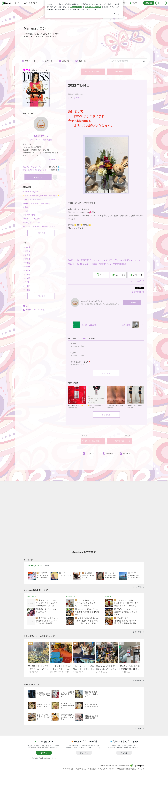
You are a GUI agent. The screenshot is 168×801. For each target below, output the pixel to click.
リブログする (137, 275)
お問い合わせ (81, 769)
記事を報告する (139, 292)
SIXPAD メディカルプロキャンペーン (37, 203)
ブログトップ (30, 61)
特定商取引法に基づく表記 (127, 769)
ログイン (161, 3)
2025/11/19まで (29, 215)
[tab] (35, 566)
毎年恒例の (119, 71)
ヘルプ (142, 769)
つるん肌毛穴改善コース (32, 199)
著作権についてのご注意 (35, 310)
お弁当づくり (71, 597)
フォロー (132, 302)
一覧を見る (41, 233)
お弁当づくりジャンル (35, 566)
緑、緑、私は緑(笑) (92, 71)
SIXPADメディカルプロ (32, 219)
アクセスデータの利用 (107, 769)
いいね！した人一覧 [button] (137, 281)
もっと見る (106, 373)
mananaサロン (41, 135)
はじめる (44, 753)
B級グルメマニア (111, 597)
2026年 (25, 211)
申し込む (124, 753)
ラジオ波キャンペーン (31, 223)
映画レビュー (31, 597)
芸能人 (47, 566)
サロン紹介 (77, 98)
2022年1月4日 (79, 85)
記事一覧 (48, 61)
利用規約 (93, 769)
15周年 (25, 207)
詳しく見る (84, 753)
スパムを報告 (69, 769)
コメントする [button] (120, 275)
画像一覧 (65, 61)
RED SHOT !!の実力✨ (31, 192)
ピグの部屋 (47, 140)
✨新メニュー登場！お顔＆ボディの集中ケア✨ (41, 196)
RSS (27, 306)
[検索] (143, 61)
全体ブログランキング (31, 167)
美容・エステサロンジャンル (34, 170)
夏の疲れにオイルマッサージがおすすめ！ (39, 226)
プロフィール (35, 140)
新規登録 (148, 3)
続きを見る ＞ (54, 159)
